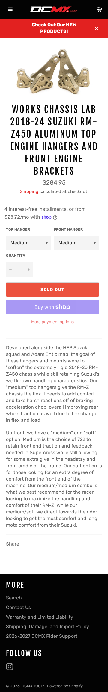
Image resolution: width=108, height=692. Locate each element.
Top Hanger (18, 229)
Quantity (15, 255)
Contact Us (18, 607)
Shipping (29, 191)
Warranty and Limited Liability (39, 617)
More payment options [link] (52, 321)
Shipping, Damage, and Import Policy (47, 626)
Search (14, 598)
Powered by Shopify (65, 686)
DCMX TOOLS (33, 686)
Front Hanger (68, 229)
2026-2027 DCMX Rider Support (41, 636)
